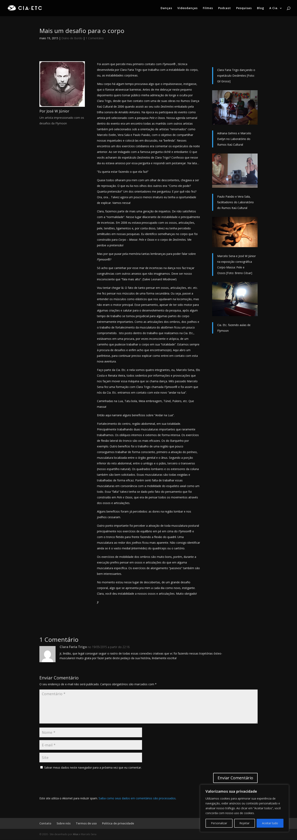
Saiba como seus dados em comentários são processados (137, 798)
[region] (244, 808)
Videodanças (187, 8)
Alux (75, 834)
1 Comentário (95, 38)
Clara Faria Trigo (73, 647)
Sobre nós (64, 823)
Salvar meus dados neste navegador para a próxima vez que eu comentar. (93, 767)
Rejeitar (244, 823)
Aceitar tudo (270, 823)
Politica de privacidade (118, 823)
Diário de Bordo (71, 38)
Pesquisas (244, 8)
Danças (166, 8)
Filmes (208, 8)
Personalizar (219, 823)
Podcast (224, 8)
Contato (45, 823)
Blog (260, 8)
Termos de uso (86, 823)
